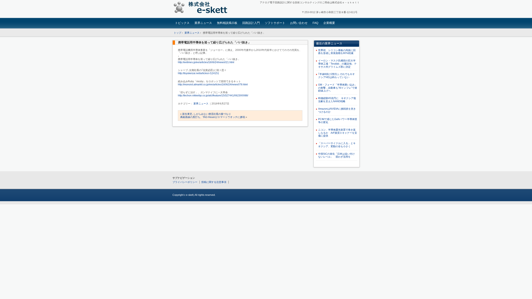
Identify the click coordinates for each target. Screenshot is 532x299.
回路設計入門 (251, 23)
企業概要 (329, 23)
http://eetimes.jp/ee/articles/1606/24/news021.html (206, 62)
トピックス (182, 23)
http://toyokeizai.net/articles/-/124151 (198, 73)
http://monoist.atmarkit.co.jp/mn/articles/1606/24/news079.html (213, 84)
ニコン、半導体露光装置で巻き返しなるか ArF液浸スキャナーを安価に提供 (337, 132)
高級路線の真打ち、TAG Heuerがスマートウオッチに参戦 (212, 117)
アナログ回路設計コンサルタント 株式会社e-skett (201, 8)
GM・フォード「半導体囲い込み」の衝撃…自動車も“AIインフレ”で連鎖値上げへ (337, 87)
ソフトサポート (275, 23)
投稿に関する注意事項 (213, 182)
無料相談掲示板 (227, 23)
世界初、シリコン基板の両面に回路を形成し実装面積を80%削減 (337, 52)
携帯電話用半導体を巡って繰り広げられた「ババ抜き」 (214, 42)
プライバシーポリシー (184, 182)
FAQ (315, 23)
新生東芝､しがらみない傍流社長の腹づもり (206, 114)
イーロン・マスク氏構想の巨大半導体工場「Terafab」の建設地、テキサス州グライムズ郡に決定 (337, 63)
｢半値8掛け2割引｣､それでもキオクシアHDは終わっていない (336, 76)
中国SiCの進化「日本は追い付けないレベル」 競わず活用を (336, 155)
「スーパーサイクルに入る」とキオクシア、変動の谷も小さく (337, 145)
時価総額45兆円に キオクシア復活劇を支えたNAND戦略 (337, 100)
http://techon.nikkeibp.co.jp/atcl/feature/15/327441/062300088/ (213, 95)
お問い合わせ (299, 23)
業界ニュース (203, 23)
